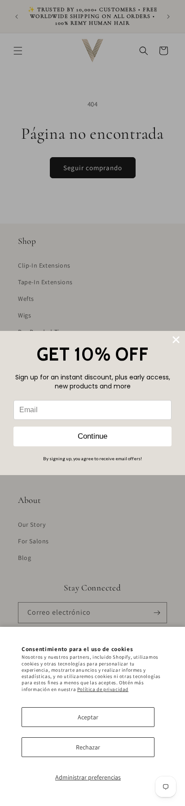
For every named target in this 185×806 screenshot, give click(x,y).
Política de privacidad (102, 689)
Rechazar (88, 747)
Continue (92, 436)
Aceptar (88, 717)
